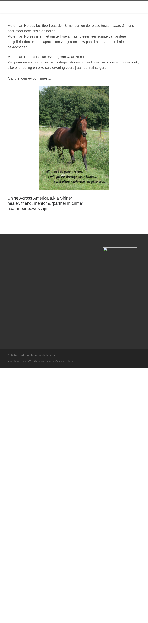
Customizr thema (65, 361)
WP (29, 361)
